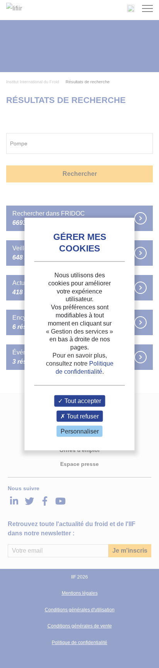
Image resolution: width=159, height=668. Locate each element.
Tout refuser (82, 416)
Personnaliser (80, 431)
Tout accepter (82, 401)
